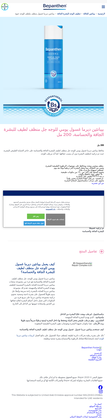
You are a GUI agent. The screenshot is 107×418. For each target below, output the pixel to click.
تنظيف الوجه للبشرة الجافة (69, 13)
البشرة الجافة (96, 355)
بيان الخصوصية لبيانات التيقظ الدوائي (86, 416)
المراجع (98, 408)
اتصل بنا (98, 404)
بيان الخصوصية (95, 410)
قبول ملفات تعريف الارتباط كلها (34, 223)
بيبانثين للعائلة (89, 13)
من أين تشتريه (98, 183)
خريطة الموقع (96, 406)
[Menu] (103, 6)
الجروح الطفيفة (95, 359)
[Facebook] (100, 388)
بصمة (99, 414)
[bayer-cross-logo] (4, 6)
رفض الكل (36, 216)
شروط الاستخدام (94, 412)
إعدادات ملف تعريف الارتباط (55, 219)
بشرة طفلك (96, 357)
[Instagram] (101, 392)
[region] (53, 209)
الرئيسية (101, 13)
